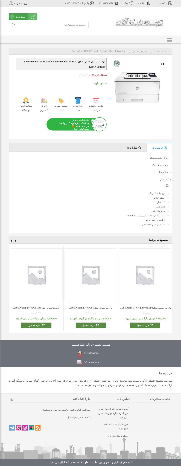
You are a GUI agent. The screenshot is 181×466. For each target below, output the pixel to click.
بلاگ (126, 3)
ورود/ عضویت (20, 3)
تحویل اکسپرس (44, 108)
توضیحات (157, 147)
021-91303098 (106, 3)
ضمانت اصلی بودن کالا (25, 108)
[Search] (13, 25)
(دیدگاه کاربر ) (99, 75)
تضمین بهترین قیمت (60, 108)
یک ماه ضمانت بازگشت (96, 108)
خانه (166, 51)
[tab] (159, 147)
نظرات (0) (131, 147)
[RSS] (37, 428)
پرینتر (145, 51)
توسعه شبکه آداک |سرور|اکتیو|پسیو (139, 22)
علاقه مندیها (161, 3)
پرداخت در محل (78, 108)
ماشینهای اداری (156, 51)
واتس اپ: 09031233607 (77, 3)
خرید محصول (142, 325)
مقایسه (141, 3)
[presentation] (15, 241)
